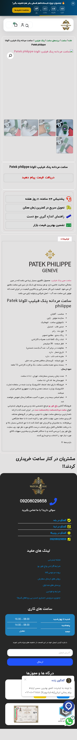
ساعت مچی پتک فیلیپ (61, 280)
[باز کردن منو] (9, 25)
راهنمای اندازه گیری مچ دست (45, 216)
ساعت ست (39, 410)
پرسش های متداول (51, 585)
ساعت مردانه (61, 410)
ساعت (63, 40)
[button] (10, 55)
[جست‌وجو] (29, 25)
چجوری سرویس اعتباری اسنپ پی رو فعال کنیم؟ (38, 598)
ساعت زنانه (49, 410)
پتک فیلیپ (39, 40)
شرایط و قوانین (53, 591)
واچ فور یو (53, 406)
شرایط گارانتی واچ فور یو (49, 566)
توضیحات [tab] (65, 239)
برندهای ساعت (52, 40)
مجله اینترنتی (54, 560)
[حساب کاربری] (22, 25)
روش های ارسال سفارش (49, 579)
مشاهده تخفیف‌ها (21, 10)
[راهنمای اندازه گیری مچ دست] (68, 216)
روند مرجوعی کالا (52, 572)
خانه (70, 40)
